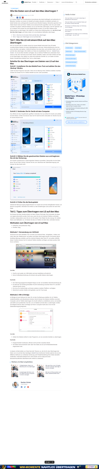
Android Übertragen (70, 65)
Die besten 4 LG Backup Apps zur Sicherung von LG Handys (75, 26)
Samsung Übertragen (71, 58)
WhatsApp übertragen (71, 62)
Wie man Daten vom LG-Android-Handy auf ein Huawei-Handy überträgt (75, 22)
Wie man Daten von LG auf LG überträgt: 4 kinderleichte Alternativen (75, 18)
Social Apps (78, 47)
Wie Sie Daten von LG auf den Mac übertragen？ (73, 30)
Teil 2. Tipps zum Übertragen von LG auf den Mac (27, 37)
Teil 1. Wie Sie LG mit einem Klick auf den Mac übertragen (29, 35)
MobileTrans (35, 353)
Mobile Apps (69, 51)
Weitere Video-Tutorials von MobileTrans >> (76, 122)
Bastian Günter (24, 15)
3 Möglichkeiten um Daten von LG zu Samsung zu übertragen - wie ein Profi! (76, 34)
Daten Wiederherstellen (80, 51)
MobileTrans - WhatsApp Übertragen (75, 97)
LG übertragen (14, 8)
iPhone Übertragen (70, 55)
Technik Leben (69, 47)
